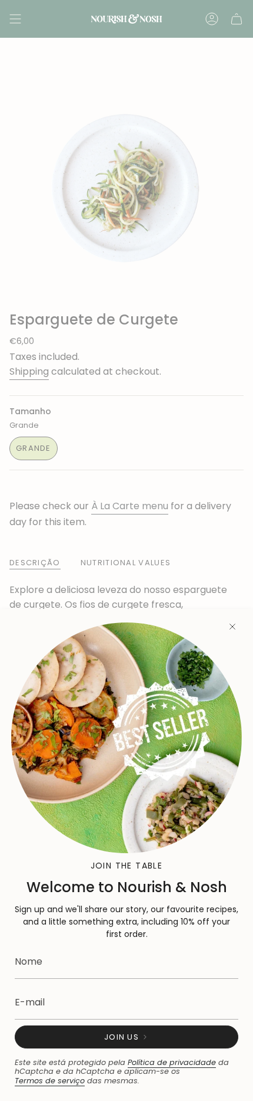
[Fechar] (232, 626)
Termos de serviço (50, 1081)
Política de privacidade (172, 1062)
